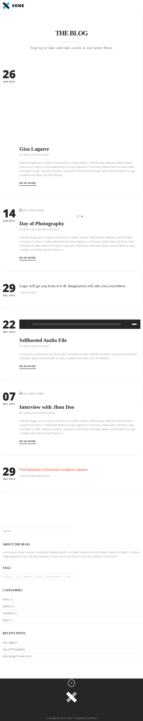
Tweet (60, 709)
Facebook (53, 709)
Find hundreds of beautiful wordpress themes (53, 469)
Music (6, 620)
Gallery (6, 606)
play (24, 324)
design (8, 576)
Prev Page (5, 506)
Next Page (137, 506)
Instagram (90, 709)
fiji (17, 576)
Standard (48, 413)
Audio (46, 346)
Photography (51, 229)
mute (128, 324)
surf (68, 576)
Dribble (75, 709)
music (39, 576)
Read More (27, 183)
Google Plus (68, 709)
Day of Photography (14, 649)
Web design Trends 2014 (17, 656)
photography (54, 576)
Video (46, 154)
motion (27, 576)
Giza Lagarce (10, 642)
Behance (82, 709)
